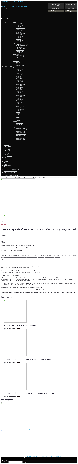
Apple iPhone (40, 255)
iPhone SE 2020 (20, 106)
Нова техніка (7, 21)
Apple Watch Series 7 (21, 132)
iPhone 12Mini (19, 99)
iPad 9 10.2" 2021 (20, 52)
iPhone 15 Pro (19, 34)
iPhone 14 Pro (19, 85)
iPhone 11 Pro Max (20, 101)
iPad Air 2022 (19, 47)
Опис (5, 259)
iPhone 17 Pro (19, 25)
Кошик (5, 164)
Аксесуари (6, 145)
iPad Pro (18, 117)
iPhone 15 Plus (19, 36)
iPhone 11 (18, 103)
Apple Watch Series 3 (21, 138)
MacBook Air (19, 124)
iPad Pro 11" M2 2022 (21, 45)
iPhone (14, 22)
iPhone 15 (18, 37)
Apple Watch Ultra (20, 55)
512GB (31, 255)
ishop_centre (71, 11)
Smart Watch (16, 61)
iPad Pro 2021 (20, 177)
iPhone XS (18, 110)
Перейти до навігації (6, 1)
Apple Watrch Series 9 (21, 129)
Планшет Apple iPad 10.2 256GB (28, 257)
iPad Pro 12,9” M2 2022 (22, 44)
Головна (6, 161)
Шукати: (6, 462)
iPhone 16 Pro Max (20, 28)
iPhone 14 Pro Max (20, 84)
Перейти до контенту (17, 1)
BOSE (8, 150)
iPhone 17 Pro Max (20, 23)
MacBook (15, 121)
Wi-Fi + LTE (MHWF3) (61, 255)
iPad (14, 43)
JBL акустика (10, 147)
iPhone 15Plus (19, 81)
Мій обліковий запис (9, 165)
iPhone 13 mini (19, 94)
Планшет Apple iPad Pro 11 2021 (46, 257)
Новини (6, 158)
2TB (28, 255)
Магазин (6, 166)
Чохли (8, 149)
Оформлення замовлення (10, 171)
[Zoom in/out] (5, 224)
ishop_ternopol (56, 11)
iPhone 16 (18, 32)
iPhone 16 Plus (19, 30)
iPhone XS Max (20, 109)
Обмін (5, 157)
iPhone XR (18, 107)
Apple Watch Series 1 (21, 140)
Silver (53, 255)
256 (25, 255)
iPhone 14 (18, 39)
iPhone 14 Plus (19, 40)
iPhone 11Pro (19, 102)
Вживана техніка (8, 66)
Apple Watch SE (20, 57)
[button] (4, 18)
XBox (17, 63)
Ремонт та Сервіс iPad (9, 172)
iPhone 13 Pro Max (20, 90)
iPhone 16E (18, 77)
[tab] (40, 259)
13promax (21, 255)
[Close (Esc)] (1, 224)
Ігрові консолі (16, 62)
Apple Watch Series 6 (21, 134)
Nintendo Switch (20, 65)
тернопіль (57, 257)
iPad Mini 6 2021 (20, 50)
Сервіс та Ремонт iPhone (10, 173)
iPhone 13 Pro (19, 91)
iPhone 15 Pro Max (20, 33)
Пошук (5, 460)
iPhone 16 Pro (19, 29)
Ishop (50, 255)
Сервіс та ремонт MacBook (11, 175)
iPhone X (18, 112)
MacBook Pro (19, 123)
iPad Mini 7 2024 (20, 51)
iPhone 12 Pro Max (20, 95)
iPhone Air (18, 26)
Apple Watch (16, 54)
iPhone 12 (18, 98)
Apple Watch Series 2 (21, 139)
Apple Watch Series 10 (21, 128)
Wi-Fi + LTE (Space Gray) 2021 (12, 257)
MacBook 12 (19, 125)
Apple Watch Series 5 (21, 136)
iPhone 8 (18, 113)
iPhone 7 (18, 114)
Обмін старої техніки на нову (11, 169)
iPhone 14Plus (19, 87)
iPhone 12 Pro (19, 96)
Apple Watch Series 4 (21, 135)
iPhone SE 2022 (20, 105)
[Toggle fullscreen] (4, 224)
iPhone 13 (18, 41)
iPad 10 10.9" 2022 (20, 48)
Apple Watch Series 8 (21, 131)
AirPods (9, 146)
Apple (35, 255)
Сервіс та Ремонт (8, 151)
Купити (19, 328)
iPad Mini (18, 120)
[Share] (2, 224)
